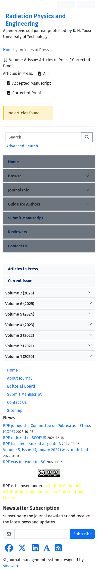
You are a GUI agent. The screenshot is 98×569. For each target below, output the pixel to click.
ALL (46, 73)
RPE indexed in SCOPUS (24, 437)
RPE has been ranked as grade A (32, 443)
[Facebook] (9, 549)
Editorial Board (21, 386)
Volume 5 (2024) (19, 314)
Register (85, 4)
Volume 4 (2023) (19, 324)
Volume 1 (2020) (19, 356)
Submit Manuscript (25, 218)
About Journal (19, 378)
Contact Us (18, 246)
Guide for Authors (24, 204)
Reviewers (17, 231)
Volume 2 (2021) (19, 346)
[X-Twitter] (22, 549)
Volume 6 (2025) (19, 303)
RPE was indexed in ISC (24, 461)
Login (67, 4)
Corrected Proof (26, 92)
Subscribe (82, 533)
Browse (15, 176)
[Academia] (46, 549)
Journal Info (18, 190)
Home (8, 49)
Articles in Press (23, 268)
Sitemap (15, 410)
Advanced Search (22, 146)
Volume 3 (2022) (19, 335)
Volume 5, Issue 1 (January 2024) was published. (46, 449)
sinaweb (10, 565)
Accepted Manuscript (31, 83)
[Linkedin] (35, 549)
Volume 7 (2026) (19, 293)
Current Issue (20, 280)
